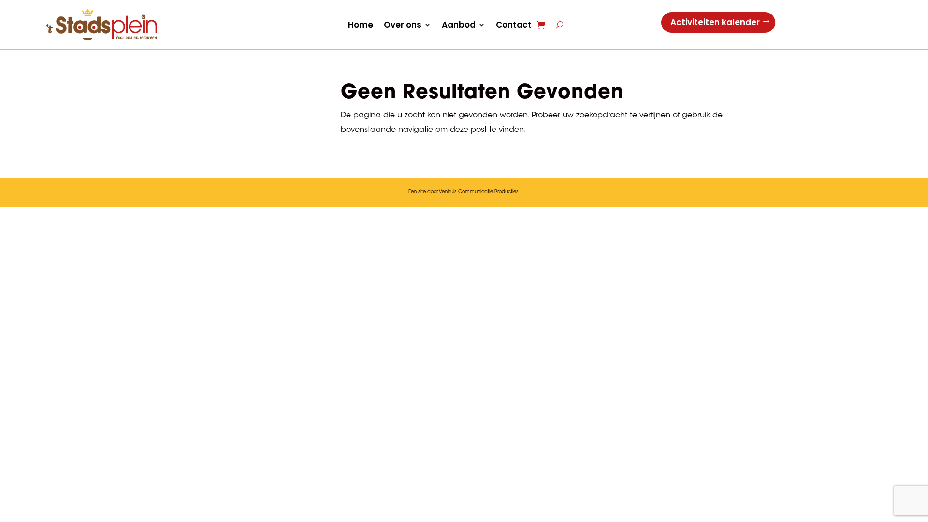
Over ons (402, 24)
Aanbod (459, 24)
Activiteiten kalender (715, 22)
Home (360, 24)
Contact (514, 24)
